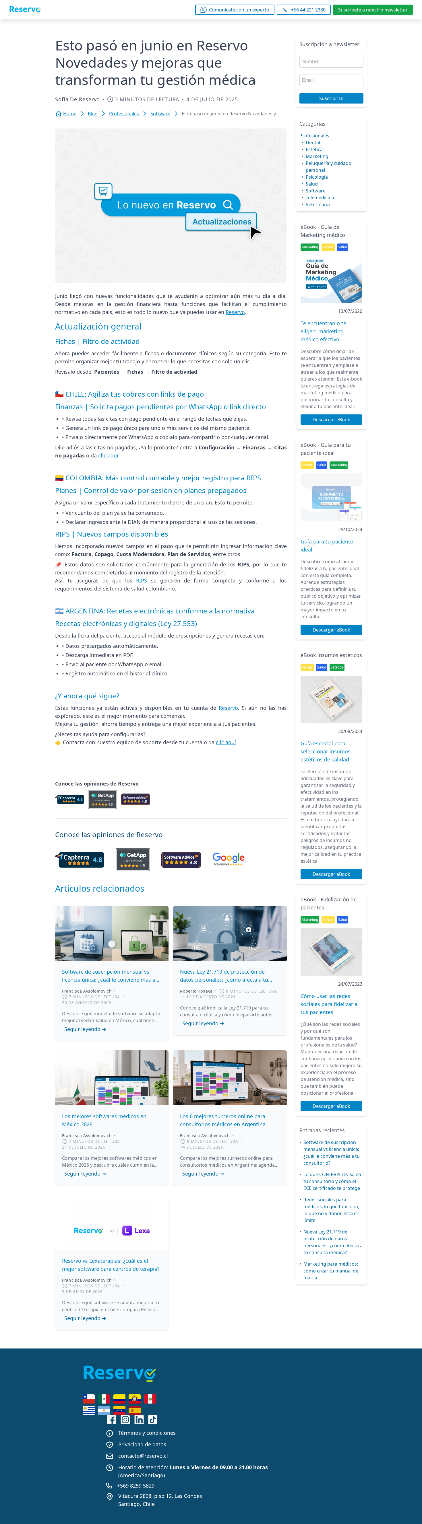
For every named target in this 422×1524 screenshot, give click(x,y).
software (160, 113)
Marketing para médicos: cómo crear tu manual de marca (330, 1271)
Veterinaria (318, 204)
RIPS (141, 580)
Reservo (235, 312)
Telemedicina (320, 197)
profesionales (124, 113)
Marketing (317, 156)
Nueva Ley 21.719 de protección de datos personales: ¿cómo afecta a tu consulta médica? (333, 1242)
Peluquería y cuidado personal (328, 166)
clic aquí (108, 455)
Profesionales (314, 135)
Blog (93, 113)
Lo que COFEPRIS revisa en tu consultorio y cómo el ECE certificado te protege (332, 1181)
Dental (313, 142)
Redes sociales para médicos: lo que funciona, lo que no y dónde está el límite (331, 1209)
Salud (312, 184)
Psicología (317, 177)
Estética (314, 149)
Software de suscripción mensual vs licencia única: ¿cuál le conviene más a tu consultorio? (331, 1152)
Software (316, 191)
